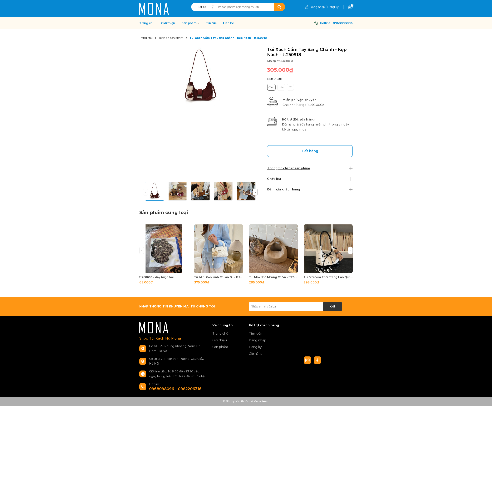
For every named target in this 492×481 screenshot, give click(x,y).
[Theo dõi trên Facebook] (317, 360)
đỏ (290, 87)
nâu (281, 87)
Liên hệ (228, 23)
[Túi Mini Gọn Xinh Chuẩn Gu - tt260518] (218, 248)
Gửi (332, 306)
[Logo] (154, 8)
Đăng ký (333, 7)
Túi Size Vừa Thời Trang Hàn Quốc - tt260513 (328, 277)
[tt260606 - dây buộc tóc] (163, 248)
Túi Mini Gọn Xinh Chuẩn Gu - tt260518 (218, 277)
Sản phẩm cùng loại (163, 212)
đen (271, 87)
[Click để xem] (200, 76)
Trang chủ (147, 23)
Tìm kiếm (256, 333)
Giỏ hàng (256, 354)
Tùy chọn (164, 269)
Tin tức (211, 23)
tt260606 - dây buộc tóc (156, 277)
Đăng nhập (317, 7)
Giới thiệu (168, 23)
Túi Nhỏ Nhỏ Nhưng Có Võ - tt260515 (273, 277)
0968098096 (343, 23)
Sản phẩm (189, 23)
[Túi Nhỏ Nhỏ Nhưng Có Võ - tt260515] (273, 248)
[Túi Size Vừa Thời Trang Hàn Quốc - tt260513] (328, 248)
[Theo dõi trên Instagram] (308, 360)
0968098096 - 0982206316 (175, 388)
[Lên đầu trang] (485, 474)
